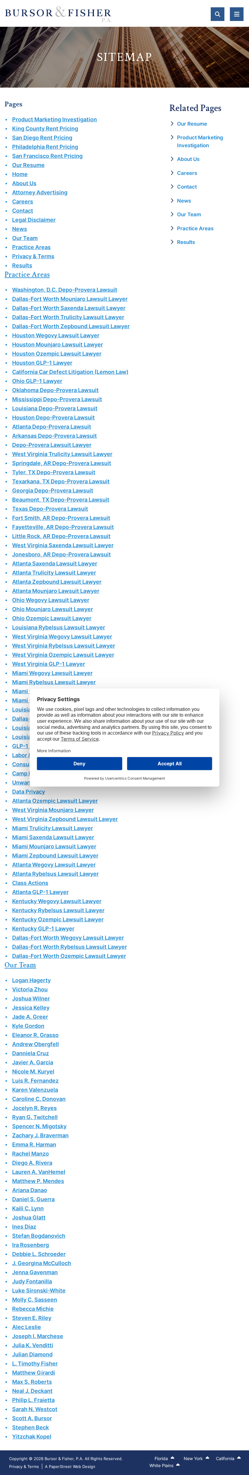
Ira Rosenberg (30, 1245)
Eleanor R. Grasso (35, 1035)
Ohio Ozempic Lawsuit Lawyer (51, 618)
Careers (22, 201)
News (19, 229)
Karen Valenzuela (35, 1090)
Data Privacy (28, 791)
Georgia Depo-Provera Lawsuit (52, 490)
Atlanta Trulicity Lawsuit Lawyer (54, 572)
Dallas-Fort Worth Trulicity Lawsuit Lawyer (68, 317)
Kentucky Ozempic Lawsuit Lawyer (58, 919)
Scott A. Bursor (32, 1418)
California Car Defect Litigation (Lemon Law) (70, 372)
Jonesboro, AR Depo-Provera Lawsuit (61, 554)
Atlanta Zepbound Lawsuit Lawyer (56, 582)
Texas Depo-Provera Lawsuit (50, 509)
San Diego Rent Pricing (42, 137)
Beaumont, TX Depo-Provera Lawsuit (60, 499)
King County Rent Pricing (45, 128)
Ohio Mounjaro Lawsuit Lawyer (52, 609)
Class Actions (30, 883)
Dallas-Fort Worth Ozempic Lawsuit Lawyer (69, 956)
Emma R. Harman (34, 1144)
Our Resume (28, 165)
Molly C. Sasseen (34, 1299)
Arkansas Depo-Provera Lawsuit (54, 436)
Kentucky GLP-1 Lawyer (43, 928)
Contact (22, 210)
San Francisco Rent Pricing (47, 156)
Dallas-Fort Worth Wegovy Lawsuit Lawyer (68, 937)
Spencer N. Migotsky (39, 1126)
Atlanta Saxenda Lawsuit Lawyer (54, 563)
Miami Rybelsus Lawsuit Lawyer (54, 682)
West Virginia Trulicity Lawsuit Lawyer (62, 454)
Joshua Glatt (29, 1217)
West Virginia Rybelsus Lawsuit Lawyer (63, 645)
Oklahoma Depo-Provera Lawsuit (55, 390)
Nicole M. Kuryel (33, 1071)
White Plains (162, 1465)
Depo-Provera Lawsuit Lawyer (51, 445)
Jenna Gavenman (35, 1272)
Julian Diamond (32, 1354)
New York (194, 1458)
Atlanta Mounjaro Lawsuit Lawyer (55, 591)
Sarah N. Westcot (34, 1409)
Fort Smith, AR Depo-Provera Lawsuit (61, 518)
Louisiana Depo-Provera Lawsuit (54, 408)
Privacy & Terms (33, 256)
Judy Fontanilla (32, 1281)
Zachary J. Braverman (40, 1135)
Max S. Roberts (32, 1382)
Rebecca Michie (33, 1309)
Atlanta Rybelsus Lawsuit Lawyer (55, 874)
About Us (24, 183)
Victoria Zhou (30, 989)
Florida (162, 1458)
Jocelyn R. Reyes (34, 1108)
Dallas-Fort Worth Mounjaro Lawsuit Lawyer (70, 299)
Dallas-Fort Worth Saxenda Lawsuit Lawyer (68, 308)
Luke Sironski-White (39, 1290)
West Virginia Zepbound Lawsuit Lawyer (65, 819)
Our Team (25, 238)
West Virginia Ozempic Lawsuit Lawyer (63, 655)
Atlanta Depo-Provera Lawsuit (51, 426)
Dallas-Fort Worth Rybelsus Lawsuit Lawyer (69, 947)
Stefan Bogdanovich (38, 1236)
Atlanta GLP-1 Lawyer (40, 892)
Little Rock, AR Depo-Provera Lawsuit (61, 536)
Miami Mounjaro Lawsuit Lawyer (54, 846)
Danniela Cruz (30, 1053)
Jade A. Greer (30, 1017)
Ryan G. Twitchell (35, 1117)
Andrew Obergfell (35, 1044)
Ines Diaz (24, 1226)
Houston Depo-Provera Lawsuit (53, 417)
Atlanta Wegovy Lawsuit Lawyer (54, 864)
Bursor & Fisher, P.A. (64, 1458)
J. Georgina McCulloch (41, 1263)
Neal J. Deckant (32, 1391)
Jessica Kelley (30, 1007)
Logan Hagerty (31, 980)
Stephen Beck (30, 1427)
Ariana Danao (29, 1190)
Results (22, 265)
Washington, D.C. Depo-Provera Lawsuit (64, 290)
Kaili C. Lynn (28, 1208)
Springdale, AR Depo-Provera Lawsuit (61, 463)
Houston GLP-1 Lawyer (42, 363)
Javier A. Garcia (32, 1062)
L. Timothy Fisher (35, 1363)
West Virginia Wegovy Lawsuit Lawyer (62, 636)
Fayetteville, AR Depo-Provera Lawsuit (63, 527)
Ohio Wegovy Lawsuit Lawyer (50, 600)
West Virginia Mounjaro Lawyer (53, 810)
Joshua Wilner (31, 998)
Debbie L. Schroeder (39, 1254)
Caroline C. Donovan (39, 1099)
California (226, 1458)
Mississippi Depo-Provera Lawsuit (57, 399)
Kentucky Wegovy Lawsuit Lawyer (56, 901)
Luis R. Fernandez (35, 1080)
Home (20, 174)
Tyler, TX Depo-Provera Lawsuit (53, 472)
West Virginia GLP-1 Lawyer (48, 664)
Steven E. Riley (31, 1318)
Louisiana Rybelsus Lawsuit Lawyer (58, 627)
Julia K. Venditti (32, 1345)
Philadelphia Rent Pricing (45, 147)
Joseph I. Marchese (37, 1336)
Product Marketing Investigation (54, 119)
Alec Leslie (26, 1327)
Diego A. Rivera (32, 1163)
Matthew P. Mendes (38, 1181)
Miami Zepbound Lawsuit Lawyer (55, 855)
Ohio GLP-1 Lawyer (37, 381)
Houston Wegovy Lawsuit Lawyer (55, 335)
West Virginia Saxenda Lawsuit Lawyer (63, 545)
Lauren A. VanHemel (38, 1172)
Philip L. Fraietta (33, 1400)
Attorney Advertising (39, 192)
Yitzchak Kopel (31, 1436)
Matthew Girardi (33, 1372)
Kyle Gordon (28, 1026)
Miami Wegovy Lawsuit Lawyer (52, 673)
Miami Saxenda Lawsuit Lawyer (53, 837)
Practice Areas (31, 247)
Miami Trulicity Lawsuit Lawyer (52, 828)
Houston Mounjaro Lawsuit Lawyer (57, 344)
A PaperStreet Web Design (70, 1466)
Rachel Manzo (30, 1153)
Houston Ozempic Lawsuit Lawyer (56, 353)
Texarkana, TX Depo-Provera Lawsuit (61, 481)
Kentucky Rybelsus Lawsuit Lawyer (58, 910)
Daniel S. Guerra (33, 1199)
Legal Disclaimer (34, 220)
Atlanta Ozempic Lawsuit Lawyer (55, 801)
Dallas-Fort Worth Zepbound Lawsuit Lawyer (71, 326)
